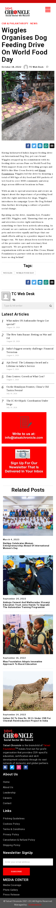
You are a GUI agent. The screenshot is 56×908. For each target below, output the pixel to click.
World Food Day (25, 273)
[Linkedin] (25, 767)
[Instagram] (19, 767)
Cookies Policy (11, 823)
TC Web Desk (36, 67)
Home (6, 782)
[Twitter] (12, 767)
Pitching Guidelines (14, 818)
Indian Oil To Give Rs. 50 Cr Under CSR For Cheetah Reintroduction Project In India (27, 719)
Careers (7, 798)
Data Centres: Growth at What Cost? (25, 376)
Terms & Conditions (14, 829)
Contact (7, 803)
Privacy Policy (11, 834)
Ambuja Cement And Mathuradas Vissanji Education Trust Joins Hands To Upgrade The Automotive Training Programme (26, 605)
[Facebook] (5, 767)
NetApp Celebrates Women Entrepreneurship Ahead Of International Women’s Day (26, 546)
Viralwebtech (35, 905)
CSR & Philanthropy (15, 23)
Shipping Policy (11, 845)
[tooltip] (28, 145)
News (33, 23)
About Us (8, 787)
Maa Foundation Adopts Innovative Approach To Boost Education (22, 662)
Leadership (9, 792)
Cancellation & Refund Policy (19, 839)
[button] (48, 9)
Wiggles (7, 273)
